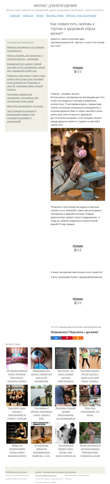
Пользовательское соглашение (54, 472)
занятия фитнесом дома (92, 327)
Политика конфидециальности (45, 475)
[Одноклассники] (77, 338)
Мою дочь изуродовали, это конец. (25, 106)
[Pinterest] (67, 338)
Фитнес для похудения (55, 5)
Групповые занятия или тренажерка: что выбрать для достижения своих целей (22, 98)
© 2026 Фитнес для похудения (16, 472)
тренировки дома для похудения (70, 327)
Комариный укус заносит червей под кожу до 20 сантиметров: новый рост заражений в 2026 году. (26, 67)
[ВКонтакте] (56, 338)
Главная (15, 15)
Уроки (39, 15)
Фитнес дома (54, 15)
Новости (28, 15)
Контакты (38, 472)
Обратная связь (70, 472)
